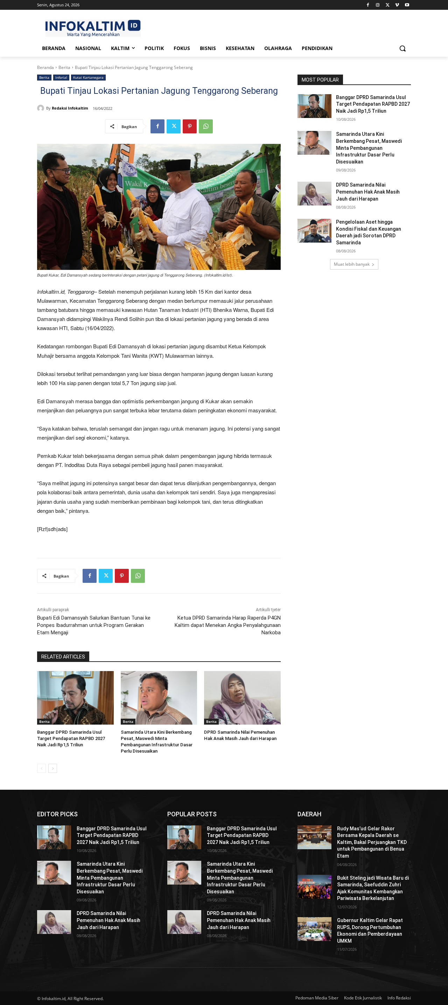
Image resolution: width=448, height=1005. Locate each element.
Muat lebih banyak (352, 264)
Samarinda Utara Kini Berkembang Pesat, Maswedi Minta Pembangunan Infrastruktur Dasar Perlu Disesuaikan (369, 147)
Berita (64, 67)
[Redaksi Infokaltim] (41, 108)
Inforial (61, 77)
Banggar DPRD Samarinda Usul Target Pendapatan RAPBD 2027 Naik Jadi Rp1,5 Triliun (71, 738)
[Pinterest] (190, 126)
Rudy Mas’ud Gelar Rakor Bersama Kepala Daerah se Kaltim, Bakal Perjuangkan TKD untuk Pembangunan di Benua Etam (372, 842)
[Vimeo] (397, 5)
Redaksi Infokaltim (70, 108)
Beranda (45, 67)
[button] (402, 48)
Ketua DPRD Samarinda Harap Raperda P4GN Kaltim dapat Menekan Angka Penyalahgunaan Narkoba (228, 625)
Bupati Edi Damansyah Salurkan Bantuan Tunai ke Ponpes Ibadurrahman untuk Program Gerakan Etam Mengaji (93, 625)
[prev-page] (41, 768)
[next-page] (52, 768)
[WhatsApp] (206, 126)
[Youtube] (407, 5)
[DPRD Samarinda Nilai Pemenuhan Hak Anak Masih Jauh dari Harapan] (242, 698)
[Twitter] (388, 5)
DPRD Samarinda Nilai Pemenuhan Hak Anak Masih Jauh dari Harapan (368, 191)
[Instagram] (378, 5)
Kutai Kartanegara (88, 77)
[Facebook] (368, 5)
